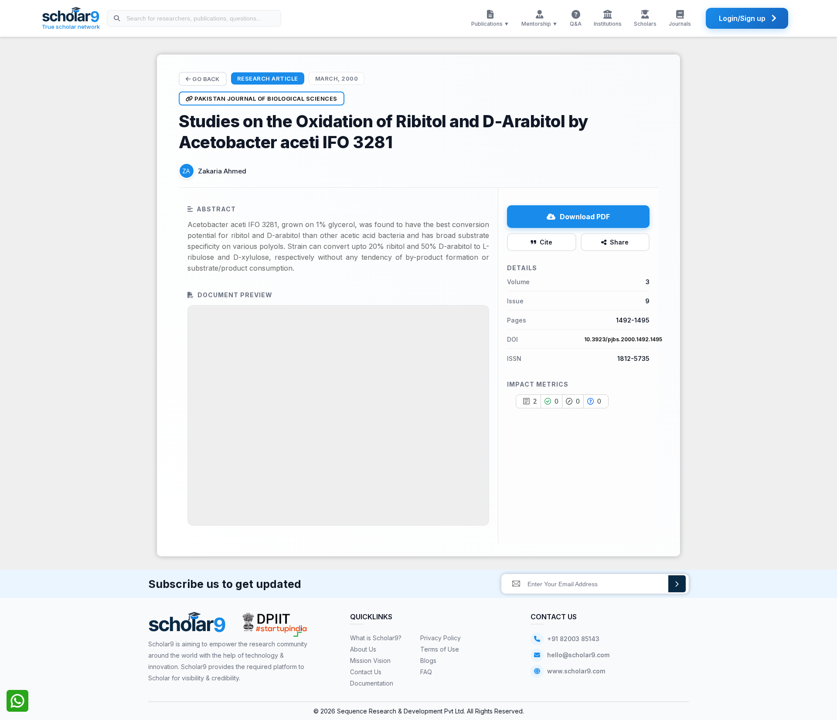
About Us (363, 649)
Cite (546, 242)
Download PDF (585, 216)
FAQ (426, 672)
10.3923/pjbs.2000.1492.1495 (623, 339)
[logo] (187, 625)
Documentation (371, 683)
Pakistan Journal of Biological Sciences (265, 98)
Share (619, 242)
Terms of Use (439, 649)
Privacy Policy (440, 638)
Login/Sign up (742, 18)
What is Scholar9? (375, 638)
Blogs (428, 660)
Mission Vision (370, 660)
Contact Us (365, 672)
